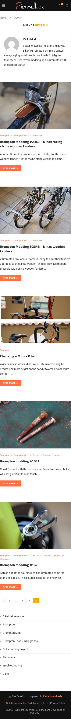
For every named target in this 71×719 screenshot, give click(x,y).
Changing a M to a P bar (18, 356)
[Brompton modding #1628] (35, 525)
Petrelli (29, 39)
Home (3, 17)
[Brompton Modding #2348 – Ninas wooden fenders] (35, 210)
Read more (9, 168)
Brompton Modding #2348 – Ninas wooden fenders (32, 249)
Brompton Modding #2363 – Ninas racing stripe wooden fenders (31, 144)
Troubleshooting (12, 665)
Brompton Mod (12, 632)
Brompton (9, 624)
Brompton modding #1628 (19, 564)
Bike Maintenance (13, 616)
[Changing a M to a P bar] (35, 319)
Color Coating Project (15, 649)
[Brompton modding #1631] (35, 424)
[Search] (67, 5)
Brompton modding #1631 (19, 461)
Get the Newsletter (16, 703)
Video (6, 673)
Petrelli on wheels (52, 696)
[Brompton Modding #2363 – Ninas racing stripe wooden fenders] (35, 105)
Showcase (9, 657)
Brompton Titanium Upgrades (20, 641)
